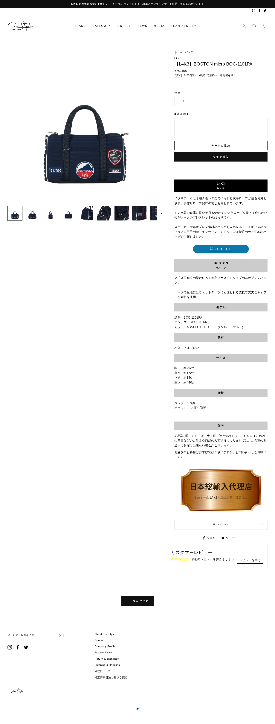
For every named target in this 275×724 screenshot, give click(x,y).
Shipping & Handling (107, 665)
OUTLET (124, 25)
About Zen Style (105, 634)
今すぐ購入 (221, 156)
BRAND (80, 25)
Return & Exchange (107, 658)
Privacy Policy (103, 652)
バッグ (189, 52)
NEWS (142, 25)
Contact (99, 640)
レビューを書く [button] (250, 560)
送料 (177, 75)
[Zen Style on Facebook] (18, 647)
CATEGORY (101, 25)
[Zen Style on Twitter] (26, 647)
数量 (177, 93)
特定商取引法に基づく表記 (111, 677)
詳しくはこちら (221, 248)
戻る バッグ (140, 601)
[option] (137, 4)
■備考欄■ (181, 114)
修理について (103, 671)
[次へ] (159, 213)
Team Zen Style (186, 25)
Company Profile (105, 646)
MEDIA (159, 25)
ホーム (178, 52)
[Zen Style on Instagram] (9, 647)
